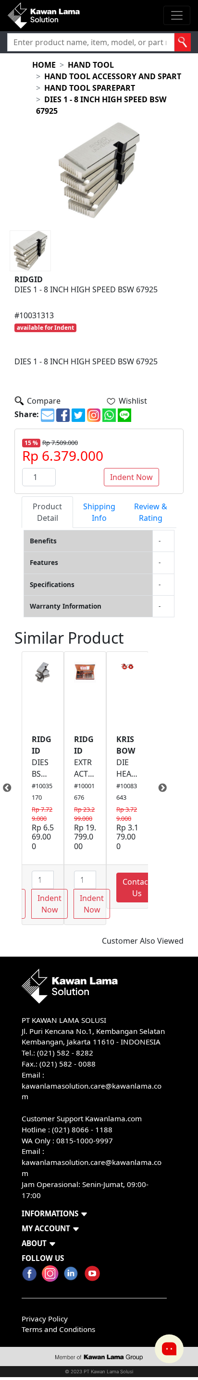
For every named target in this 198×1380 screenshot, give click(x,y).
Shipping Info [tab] (99, 512)
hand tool (91, 65)
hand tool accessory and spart (112, 76)
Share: (26, 414)
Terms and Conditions (58, 1329)
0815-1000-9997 (84, 1140)
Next (155, 788)
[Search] (182, 42)
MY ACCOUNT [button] (46, 1228)
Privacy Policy (45, 1318)
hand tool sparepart (89, 88)
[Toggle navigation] (176, 15)
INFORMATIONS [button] (50, 1213)
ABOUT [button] (34, 1243)
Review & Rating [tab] (150, 512)
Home (44, 65)
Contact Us (137, 887)
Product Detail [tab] (47, 512)
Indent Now (131, 477)
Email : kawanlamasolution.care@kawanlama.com (91, 1162)
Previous (14, 788)
